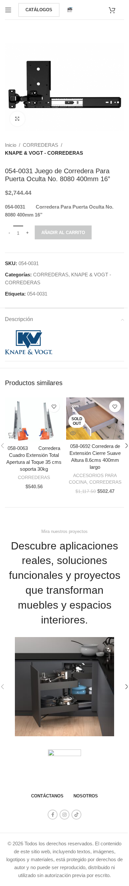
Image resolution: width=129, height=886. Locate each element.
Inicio (10, 145)
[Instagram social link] (64, 815)
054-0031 (37, 294)
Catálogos (38, 9)
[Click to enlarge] (17, 118)
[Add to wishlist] (54, 406)
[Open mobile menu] (8, 10)
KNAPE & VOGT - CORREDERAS (44, 153)
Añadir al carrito (63, 232)
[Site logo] (69, 9)
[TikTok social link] (76, 815)
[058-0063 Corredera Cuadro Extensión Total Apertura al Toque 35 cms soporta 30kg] (34, 419)
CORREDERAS (40, 145)
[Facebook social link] (53, 815)
